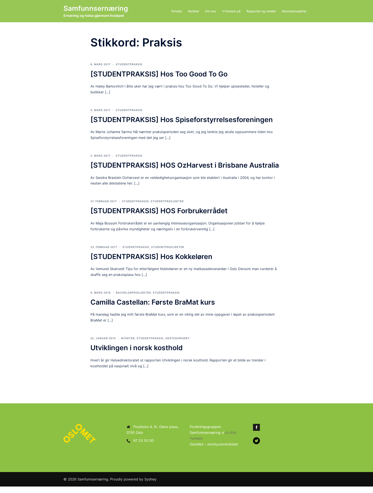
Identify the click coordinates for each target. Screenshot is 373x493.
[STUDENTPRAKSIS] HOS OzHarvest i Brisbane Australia (184, 165)
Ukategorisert (177, 338)
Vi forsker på (231, 11)
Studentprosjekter (167, 201)
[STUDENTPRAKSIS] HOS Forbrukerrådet (159, 211)
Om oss (210, 11)
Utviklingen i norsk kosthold (136, 348)
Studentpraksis (129, 64)
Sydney (150, 479)
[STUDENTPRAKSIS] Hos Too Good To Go (159, 74)
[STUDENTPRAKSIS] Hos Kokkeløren (151, 256)
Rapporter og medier (261, 11)
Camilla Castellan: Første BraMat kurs (152, 302)
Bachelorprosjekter (133, 292)
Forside (176, 11)
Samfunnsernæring (95, 8)
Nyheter (193, 11)
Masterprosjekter (294, 11)
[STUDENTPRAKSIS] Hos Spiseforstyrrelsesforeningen (181, 119)
